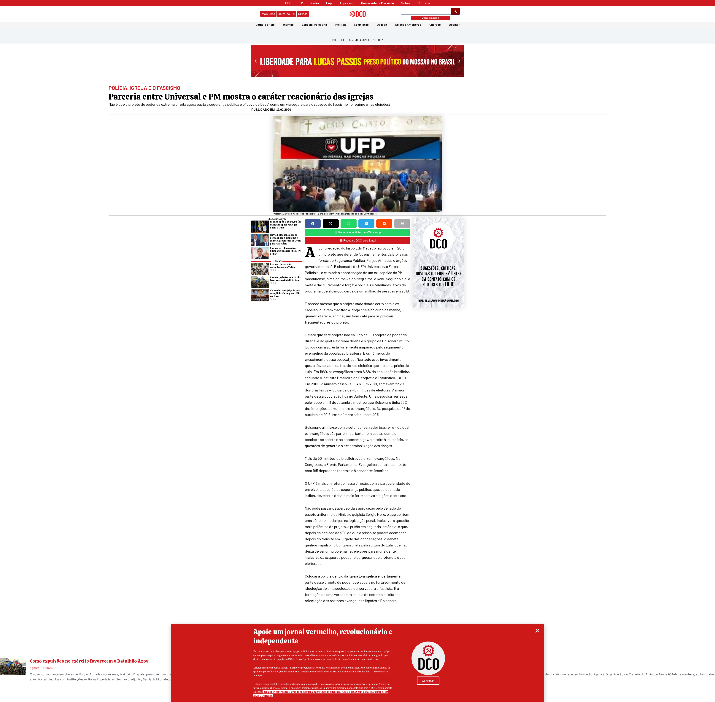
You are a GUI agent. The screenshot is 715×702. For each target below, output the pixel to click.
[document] (357, 351)
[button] (537, 630)
